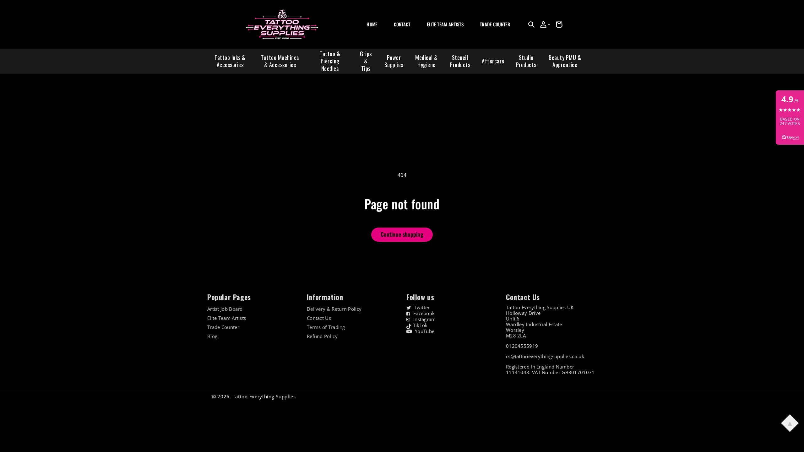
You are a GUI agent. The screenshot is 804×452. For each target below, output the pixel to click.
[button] (531, 24)
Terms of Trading (326, 327)
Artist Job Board (225, 309)
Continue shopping (402, 234)
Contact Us (319, 318)
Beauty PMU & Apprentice (565, 61)
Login (484, 31)
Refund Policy (322, 336)
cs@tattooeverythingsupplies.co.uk (545, 356)
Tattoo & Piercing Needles (330, 61)
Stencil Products (460, 61)
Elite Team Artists (226, 318)
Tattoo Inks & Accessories (230, 61)
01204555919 (522, 346)
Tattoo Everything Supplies (264, 396)
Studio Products (526, 61)
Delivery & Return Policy (334, 309)
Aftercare (493, 61)
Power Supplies (393, 61)
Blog (212, 336)
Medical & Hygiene (426, 61)
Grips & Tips (366, 61)
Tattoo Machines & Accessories (280, 61)
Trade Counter (223, 327)
